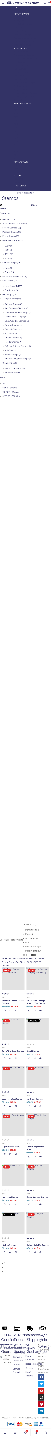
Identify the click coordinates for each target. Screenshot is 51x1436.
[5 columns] (34, 955)
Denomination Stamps (14, 276)
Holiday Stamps (13, 342)
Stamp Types (10, 363)
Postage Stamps (12, 232)
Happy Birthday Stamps (37, 1197)
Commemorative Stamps (18, 312)
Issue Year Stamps (12, 240)
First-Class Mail (14, 286)
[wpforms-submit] (48, 1345)
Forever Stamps (11, 227)
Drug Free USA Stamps (12, 1099)
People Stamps (13, 337)
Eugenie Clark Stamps (12, 1147)
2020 (8, 246)
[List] (24, 955)
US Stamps (9, 294)
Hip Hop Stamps (9, 1245)
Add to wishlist (4, 1010)
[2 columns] (27, 955)
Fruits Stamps (12, 333)
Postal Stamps (11, 236)
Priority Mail (11, 290)
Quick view (16, 1010)
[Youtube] (41, 1391)
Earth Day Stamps (34, 1099)
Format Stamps (11, 262)
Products (28, 193)
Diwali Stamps (32, 1051)
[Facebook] (41, 1377)
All (3, 383)
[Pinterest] (41, 1404)
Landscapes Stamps (15, 316)
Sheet (9, 272)
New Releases (13, 372)
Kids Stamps (12, 350)
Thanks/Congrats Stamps (18, 358)
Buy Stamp (9, 219)
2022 (9, 254)
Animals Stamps (14, 304)
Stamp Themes (11, 298)
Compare (10, 1010)
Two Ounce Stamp (15, 368)
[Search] (44, 3)
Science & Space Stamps (18, 346)
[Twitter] (41, 1384)
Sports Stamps (13, 354)
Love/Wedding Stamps (17, 321)
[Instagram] (41, 1397)
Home (18, 193)
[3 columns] (29, 955)
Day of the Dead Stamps (13, 1051)
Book (9, 268)
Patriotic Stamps (14, 329)
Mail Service (9, 280)
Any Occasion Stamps (16, 308)
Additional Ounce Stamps (15, 223)
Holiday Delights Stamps (37, 1245)
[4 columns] (32, 955)
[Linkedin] (41, 1411)
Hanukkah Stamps (10, 1197)
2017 (8, 258)
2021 (8, 250)
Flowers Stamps (13, 325)
